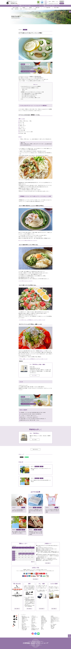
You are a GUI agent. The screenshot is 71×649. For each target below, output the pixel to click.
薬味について (24, 625)
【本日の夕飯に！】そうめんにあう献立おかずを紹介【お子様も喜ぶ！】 (33, 418)
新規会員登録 (33, 625)
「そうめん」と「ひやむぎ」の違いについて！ (28, 415)
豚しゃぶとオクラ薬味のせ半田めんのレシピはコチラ (28, 240)
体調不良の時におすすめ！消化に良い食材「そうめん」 (30, 420)
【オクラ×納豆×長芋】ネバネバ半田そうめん (29, 94)
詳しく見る (47, 563)
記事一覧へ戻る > (35, 449)
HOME (50, 1)
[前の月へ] (26, 546)
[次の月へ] (32, 546)
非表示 (36, 84)
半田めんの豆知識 (24, 628)
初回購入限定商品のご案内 (25, 617)
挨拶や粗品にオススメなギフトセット (55, 621)
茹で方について (24, 624)
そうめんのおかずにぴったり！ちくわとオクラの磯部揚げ (31, 86)
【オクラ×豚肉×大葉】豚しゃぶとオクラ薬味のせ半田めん (31, 93)
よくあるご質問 (24, 629)
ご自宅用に (52, 628)
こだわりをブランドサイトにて (53, 3)
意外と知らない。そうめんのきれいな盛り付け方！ (29, 417)
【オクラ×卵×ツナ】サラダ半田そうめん (28, 96)
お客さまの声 (24, 621)
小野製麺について (24, 618)
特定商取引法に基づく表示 (35, 628)
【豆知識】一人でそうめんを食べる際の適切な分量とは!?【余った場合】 (33, 412)
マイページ (61, 3)
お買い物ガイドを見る (25, 620)
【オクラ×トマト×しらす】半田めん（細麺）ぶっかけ (30, 97)
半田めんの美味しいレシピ (25, 626)
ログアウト (61, 1)
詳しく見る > (34, 375)
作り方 (23, 90)
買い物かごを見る (33, 626)
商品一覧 (52, 622)
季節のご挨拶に (53, 625)
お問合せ (53, 1)
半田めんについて (24, 619)
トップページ (24, 614)
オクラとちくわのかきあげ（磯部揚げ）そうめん (29, 87)
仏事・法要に (53, 627)
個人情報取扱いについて (34, 629)
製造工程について (24, 627)
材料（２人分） (25, 89)
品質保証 (23, 622)
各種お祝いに (53, 626)
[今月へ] (29, 546)
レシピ (57, 1)
